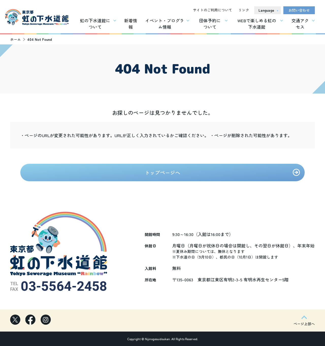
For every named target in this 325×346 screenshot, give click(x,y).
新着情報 (130, 23)
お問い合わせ (299, 10)
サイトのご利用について (212, 9)
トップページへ (162, 172)
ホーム (15, 39)
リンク (243, 9)
